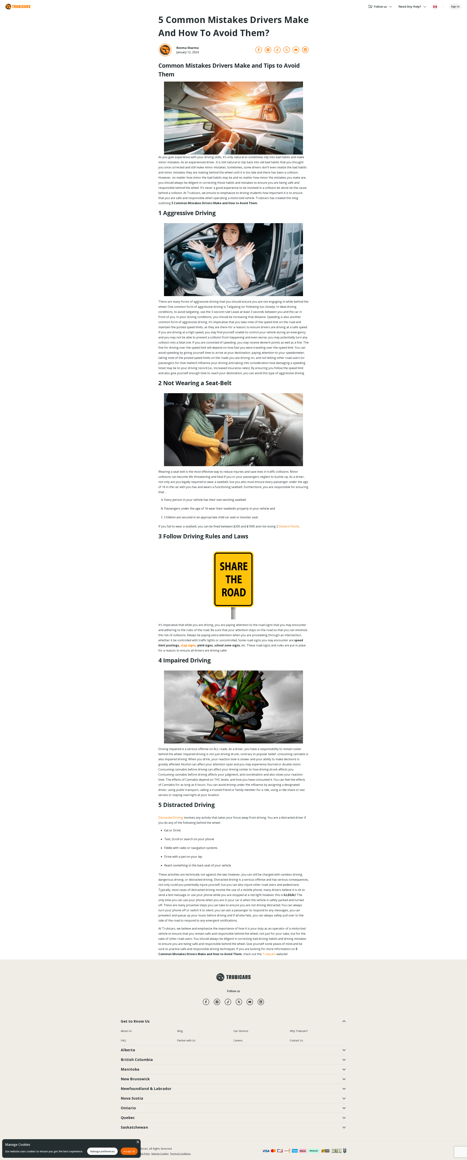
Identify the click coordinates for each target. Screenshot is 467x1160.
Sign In (455, 6)
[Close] (138, 1142)
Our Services (241, 1031)
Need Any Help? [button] (410, 7)
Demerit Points (289, 526)
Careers (238, 1040)
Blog (180, 1031)
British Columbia (137, 1059)
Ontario (128, 1107)
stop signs (188, 645)
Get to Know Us (135, 1021)
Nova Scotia (132, 1098)
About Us (126, 1031)
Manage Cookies (160, 1153)
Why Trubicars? (299, 1031)
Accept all (129, 1151)
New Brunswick (135, 1078)
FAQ (123, 1040)
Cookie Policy (143, 1153)
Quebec (128, 1117)
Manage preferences (102, 1151)
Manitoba (130, 1069)
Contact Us (296, 1040)
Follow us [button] (380, 7)
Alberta (128, 1049)
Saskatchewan (134, 1127)
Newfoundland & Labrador (146, 1088)
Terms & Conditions (180, 1153)
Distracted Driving (170, 818)
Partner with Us (186, 1040)
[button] (435, 6)
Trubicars (269, 954)
